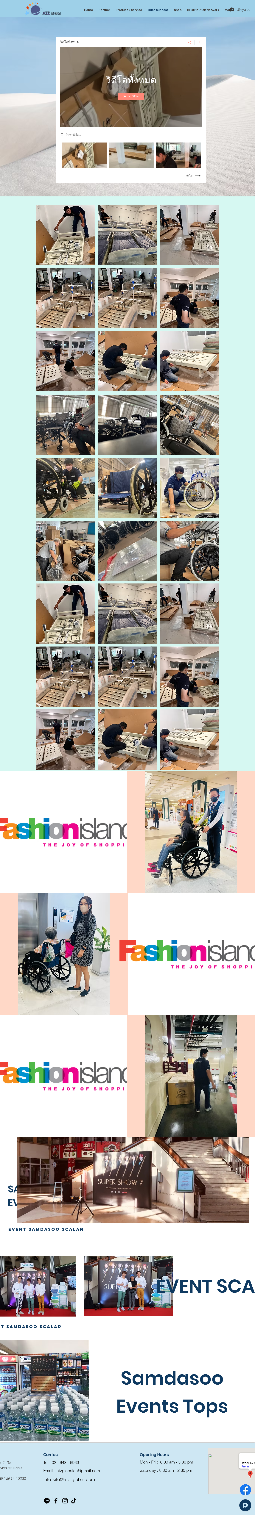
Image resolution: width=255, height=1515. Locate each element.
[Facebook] (245, 1489)
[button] (65, 235)
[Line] (46, 1500)
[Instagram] (65, 1500)
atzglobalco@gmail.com (78, 1470)
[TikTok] (73, 1500)
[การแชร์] (189, 42)
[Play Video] (84, 155)
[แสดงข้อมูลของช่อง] (198, 42)
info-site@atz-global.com (69, 1479)
